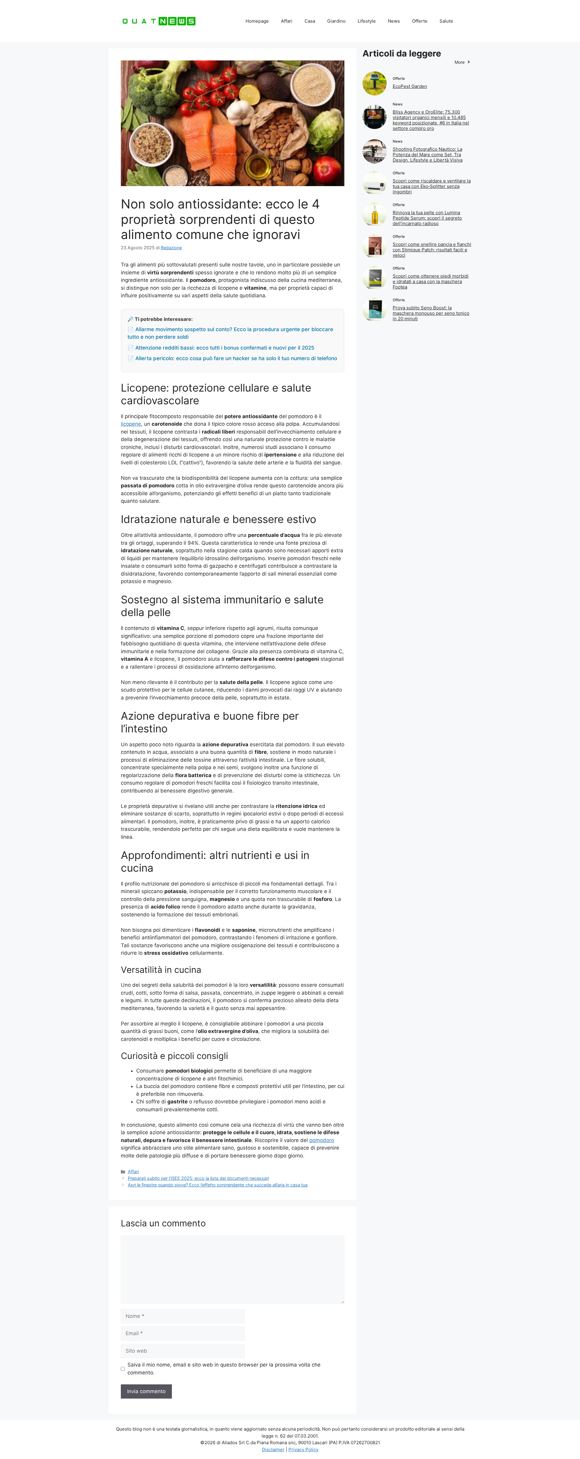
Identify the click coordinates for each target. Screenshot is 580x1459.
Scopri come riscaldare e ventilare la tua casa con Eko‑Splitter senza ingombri (432, 186)
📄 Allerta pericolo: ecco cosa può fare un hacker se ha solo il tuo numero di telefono (232, 358)
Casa (309, 21)
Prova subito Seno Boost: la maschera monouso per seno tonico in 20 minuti (431, 313)
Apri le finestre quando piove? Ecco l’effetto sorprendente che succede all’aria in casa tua (218, 1184)
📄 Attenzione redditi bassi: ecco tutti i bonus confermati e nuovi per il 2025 (220, 348)
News (394, 21)
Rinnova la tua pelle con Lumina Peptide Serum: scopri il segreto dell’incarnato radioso (427, 218)
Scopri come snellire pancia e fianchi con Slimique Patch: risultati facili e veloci (432, 249)
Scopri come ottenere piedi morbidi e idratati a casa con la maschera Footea (431, 281)
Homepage (257, 21)
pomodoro (321, 1140)
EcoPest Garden (410, 86)
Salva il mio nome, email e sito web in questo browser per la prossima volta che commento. (224, 1369)
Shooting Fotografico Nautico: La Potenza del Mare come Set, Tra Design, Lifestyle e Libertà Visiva (427, 154)
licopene (131, 424)
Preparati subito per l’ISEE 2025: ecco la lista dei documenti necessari (198, 1178)
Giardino (336, 21)
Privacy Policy (303, 1449)
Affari (286, 21)
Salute (446, 21)
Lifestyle (367, 21)
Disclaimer (273, 1449)
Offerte (419, 21)
